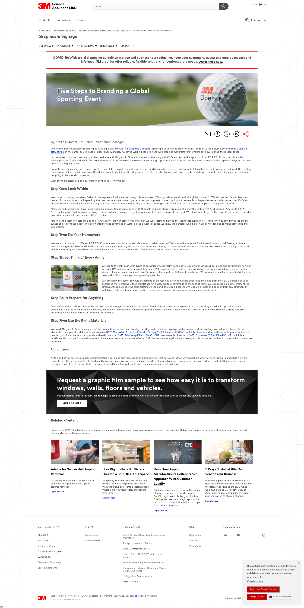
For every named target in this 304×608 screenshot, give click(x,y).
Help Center (195, 535)
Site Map (193, 540)
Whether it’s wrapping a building (132, 149)
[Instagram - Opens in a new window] (263, 535)
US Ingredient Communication (138, 576)
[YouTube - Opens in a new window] (238, 535)
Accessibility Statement (101, 596)
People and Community (49, 562)
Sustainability (44, 557)
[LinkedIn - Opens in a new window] (225, 535)
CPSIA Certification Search (136, 549)
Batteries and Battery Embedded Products (143, 562)
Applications (85, 46)
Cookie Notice (255, 581)
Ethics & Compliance (48, 568)
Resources (107, 46)
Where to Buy (196, 546)
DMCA (85, 596)
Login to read (57, 492)
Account (256, 20)
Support (126, 46)
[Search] (224, 6)
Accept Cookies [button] (257, 597)
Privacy (61, 596)
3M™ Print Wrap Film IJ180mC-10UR (138, 335)
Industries (63, 20)
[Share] (246, 134)
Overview (45, 46)
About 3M (43, 535)
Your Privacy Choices (123, 596)
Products (44, 20)
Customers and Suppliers (50, 551)
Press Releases (92, 540)
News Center (92, 535)
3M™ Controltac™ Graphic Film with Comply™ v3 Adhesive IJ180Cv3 (145, 332)
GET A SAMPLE (72, 403)
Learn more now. (210, 61)
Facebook (217, 134)
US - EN (254, 5)
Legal (53, 596)
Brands (81, 20)
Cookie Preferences (148, 596)
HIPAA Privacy (73, 596)
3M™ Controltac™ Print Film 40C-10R (210, 335)
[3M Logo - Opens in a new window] (58, 6)
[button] (280, 597)
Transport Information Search (137, 543)
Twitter (227, 134)
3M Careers (44, 540)
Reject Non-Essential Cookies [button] (263, 589)
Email (208, 134)
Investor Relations (46, 546)
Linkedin (236, 134)
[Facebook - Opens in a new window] (251, 535)
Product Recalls (130, 582)
